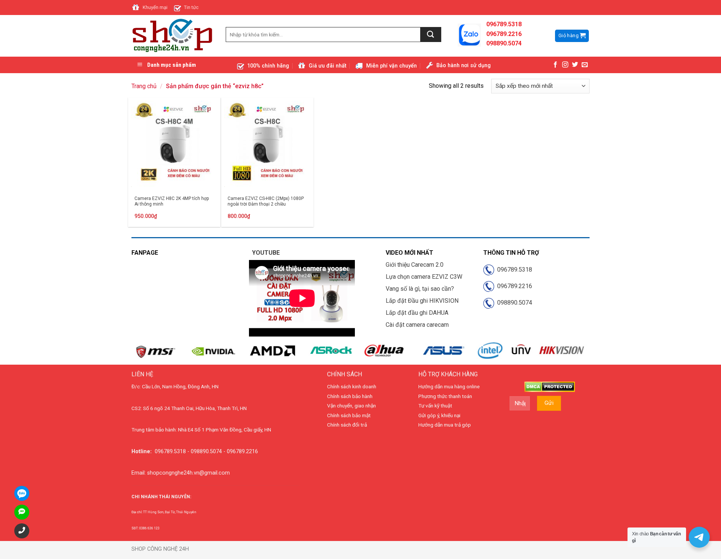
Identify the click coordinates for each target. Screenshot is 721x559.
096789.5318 (513, 269)
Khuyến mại (155, 7)
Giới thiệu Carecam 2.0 (414, 264)
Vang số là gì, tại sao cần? (420, 288)
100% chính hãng (268, 66)
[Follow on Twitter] (575, 65)
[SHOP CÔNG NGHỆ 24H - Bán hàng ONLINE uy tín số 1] (172, 36)
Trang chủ (144, 86)
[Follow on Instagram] (565, 65)
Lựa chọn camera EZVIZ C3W (424, 276)
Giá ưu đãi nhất (327, 66)
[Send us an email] (585, 65)
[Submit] (431, 34)
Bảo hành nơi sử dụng (463, 65)
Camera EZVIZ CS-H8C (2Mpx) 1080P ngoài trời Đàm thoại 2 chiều (266, 201)
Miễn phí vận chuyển (391, 66)
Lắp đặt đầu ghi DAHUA (417, 312)
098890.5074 (513, 302)
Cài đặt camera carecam (417, 324)
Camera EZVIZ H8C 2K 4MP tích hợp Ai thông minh (171, 201)
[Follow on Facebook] (555, 65)
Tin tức (191, 7)
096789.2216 (513, 286)
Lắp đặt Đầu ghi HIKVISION (422, 300)
